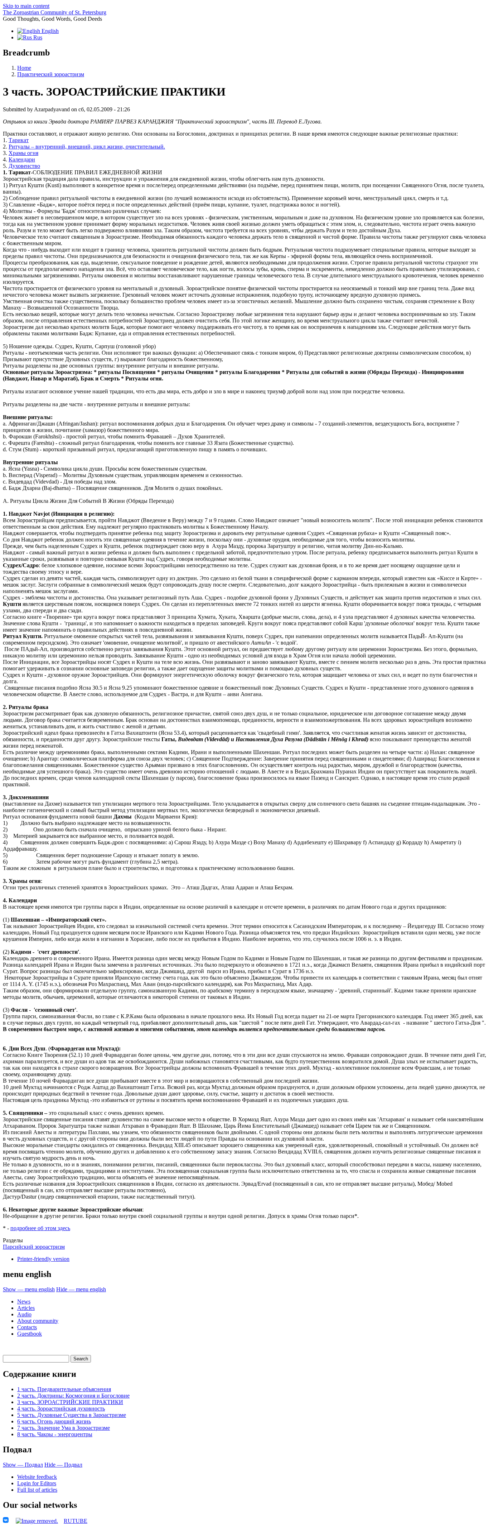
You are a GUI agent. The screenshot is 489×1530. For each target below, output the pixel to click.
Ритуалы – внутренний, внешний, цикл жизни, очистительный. (87, 147)
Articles (26, 1308)
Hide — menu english (81, 1289)
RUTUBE (75, 1521)
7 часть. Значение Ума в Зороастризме (63, 1428)
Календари (22, 159)
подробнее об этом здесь (40, 1228)
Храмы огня (23, 153)
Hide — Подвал (63, 1465)
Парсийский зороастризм (34, 1247)
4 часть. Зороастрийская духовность (61, 1408)
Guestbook (29, 1334)
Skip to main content (26, 6)
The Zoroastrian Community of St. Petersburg (54, 12)
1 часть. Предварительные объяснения (64, 1389)
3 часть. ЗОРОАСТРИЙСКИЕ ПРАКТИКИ (70, 1402)
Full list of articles (37, 1490)
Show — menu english (29, 1289)
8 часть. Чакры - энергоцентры (54, 1434)
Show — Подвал (23, 1465)
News (23, 1301)
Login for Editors (36, 1483)
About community (37, 1321)
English (49, 31)
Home (24, 68)
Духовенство (24, 166)
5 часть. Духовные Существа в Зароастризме (71, 1415)
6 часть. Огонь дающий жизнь (54, 1421)
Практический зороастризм (50, 74)
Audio (24, 1314)
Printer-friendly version (43, 1259)
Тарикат (19, 140)
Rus (37, 37)
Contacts (27, 1327)
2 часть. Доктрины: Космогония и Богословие (73, 1396)
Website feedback (37, 1477)
